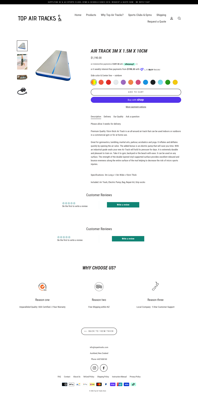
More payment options (136, 106)
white (116, 82)
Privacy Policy (135, 376)
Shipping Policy (103, 376)
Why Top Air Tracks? (112, 15)
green (168, 82)
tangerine (101, 82)
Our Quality (118, 116)
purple (123, 82)
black (153, 82)
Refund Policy (89, 376)
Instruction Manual (119, 376)
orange (131, 82)
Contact (67, 376)
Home (78, 15)
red (108, 82)
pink (138, 82)
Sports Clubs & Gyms (140, 15)
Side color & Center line (106, 75)
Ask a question (132, 116)
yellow (175, 82)
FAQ (59, 376)
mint (160, 82)
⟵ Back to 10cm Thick (99, 331)
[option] (22, 45)
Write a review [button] (123, 204)
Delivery (107, 116)
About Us (76, 376)
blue (145, 82)
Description (96, 116)
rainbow (94, 82)
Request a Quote (156, 21)
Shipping (161, 15)
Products (91, 15)
